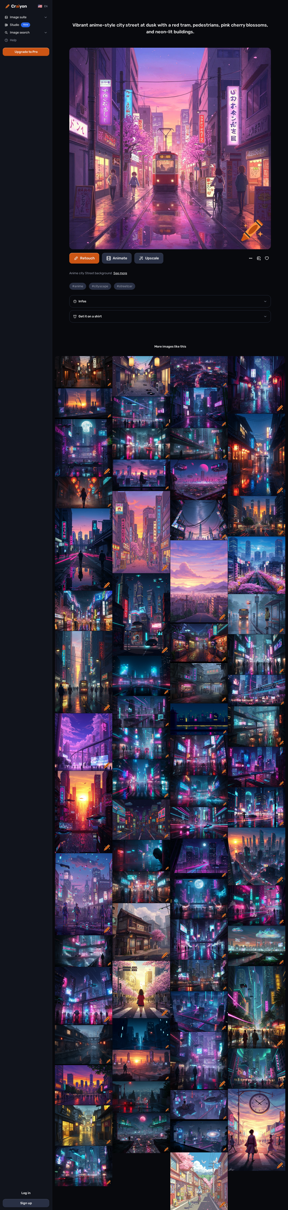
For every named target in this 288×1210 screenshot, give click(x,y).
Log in (26, 1193)
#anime (77, 286)
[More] (251, 258)
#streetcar (124, 286)
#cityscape (100, 286)
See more (120, 273)
